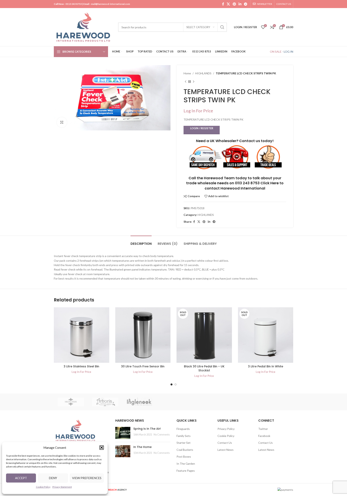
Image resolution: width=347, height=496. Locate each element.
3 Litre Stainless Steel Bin (81, 366)
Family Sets (184, 436)
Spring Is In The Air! (147, 429)
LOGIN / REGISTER (201, 128)
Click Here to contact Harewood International (244, 185)
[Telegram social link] (246, 4)
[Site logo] (84, 27)
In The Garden (186, 463)
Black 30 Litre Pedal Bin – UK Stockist (204, 368)
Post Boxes (184, 456)
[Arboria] (105, 402)
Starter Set (184, 442)
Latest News (225, 449)
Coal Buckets (185, 449)
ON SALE (276, 51)
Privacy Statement (62, 486)
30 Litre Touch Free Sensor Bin (142, 366)
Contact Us (224, 442)
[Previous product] (186, 82)
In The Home (142, 447)
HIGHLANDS (203, 73)
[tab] (141, 242)
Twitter (263, 428)
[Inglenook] (139, 402)
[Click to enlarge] (62, 122)
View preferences (86, 478)
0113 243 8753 (73, 3)
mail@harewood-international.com (110, 3)
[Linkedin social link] (240, 4)
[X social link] (228, 4)
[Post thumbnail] (122, 433)
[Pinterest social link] (234, 4)
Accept (21, 478)
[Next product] (194, 82)
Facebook (264, 436)
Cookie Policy (43, 486)
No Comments (162, 434)
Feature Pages (186, 470)
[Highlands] (71, 402)
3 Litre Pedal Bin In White (265, 366)
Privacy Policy (226, 428)
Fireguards (183, 428)
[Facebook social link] (223, 4)
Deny (53, 478)
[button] (102, 448)
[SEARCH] (222, 27)
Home (187, 73)
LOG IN (288, 51)
